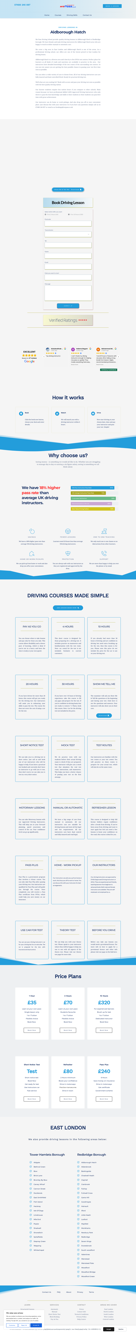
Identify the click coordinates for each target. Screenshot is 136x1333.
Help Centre (81, 1319)
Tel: (46, 241)
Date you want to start (52, 273)
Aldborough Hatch (88, 1162)
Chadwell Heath (87, 1176)
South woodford (88, 1250)
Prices (81, 1309)
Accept (108, 1329)
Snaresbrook (86, 1246)
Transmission (49, 230)
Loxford (84, 1219)
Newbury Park (87, 1233)
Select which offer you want (53, 212)
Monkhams (85, 1228)
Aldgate (37, 1162)
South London (109, 1314)
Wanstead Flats (87, 1263)
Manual (54, 1312)
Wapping (37, 1246)
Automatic (54, 1309)
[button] (118, 356)
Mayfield (84, 1224)
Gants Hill (85, 1197)
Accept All (36, 1325)
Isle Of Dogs (38, 1211)
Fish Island (38, 1202)
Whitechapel (39, 1250)
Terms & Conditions (81, 1314)
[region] (24, 1319)
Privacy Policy (82, 1317)
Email (46, 262)
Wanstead (85, 1259)
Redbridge (85, 1237)
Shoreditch (38, 1233)
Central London (108, 1319)
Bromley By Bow (40, 1180)
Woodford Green (88, 1276)
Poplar (36, 1224)
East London (108, 1309)
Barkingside (86, 1171)
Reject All (24, 1325)
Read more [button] (49, 364)
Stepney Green (40, 1241)
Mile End (37, 1219)
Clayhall (84, 1180)
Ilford (83, 1211)
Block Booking (54, 1317)
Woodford (85, 1268)
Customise (12, 1325)
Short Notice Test (54, 1314)
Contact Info (81, 1312)
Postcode (48, 219)
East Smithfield (40, 1197)
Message (47, 284)
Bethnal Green (39, 1167)
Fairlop (84, 1189)
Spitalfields (38, 1237)
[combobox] (68, 234)
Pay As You (54, 1319)
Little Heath (86, 1215)
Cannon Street (39, 1189)
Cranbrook (85, 1184)
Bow (35, 1171)
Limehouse (38, 1215)
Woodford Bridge (88, 1272)
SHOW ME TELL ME (104, 684)
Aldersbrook (86, 1167)
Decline (121, 1329)
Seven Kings (86, 1241)
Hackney (37, 1206)
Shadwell (37, 1228)
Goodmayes (86, 1202)
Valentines (85, 1254)
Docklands (38, 1193)
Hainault (84, 1206)
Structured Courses (27, 1309)
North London (109, 1312)
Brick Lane (38, 1176)
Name (46, 251)
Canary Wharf (39, 1184)
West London (108, 1317)
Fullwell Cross (87, 1193)
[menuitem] (47, 15)
